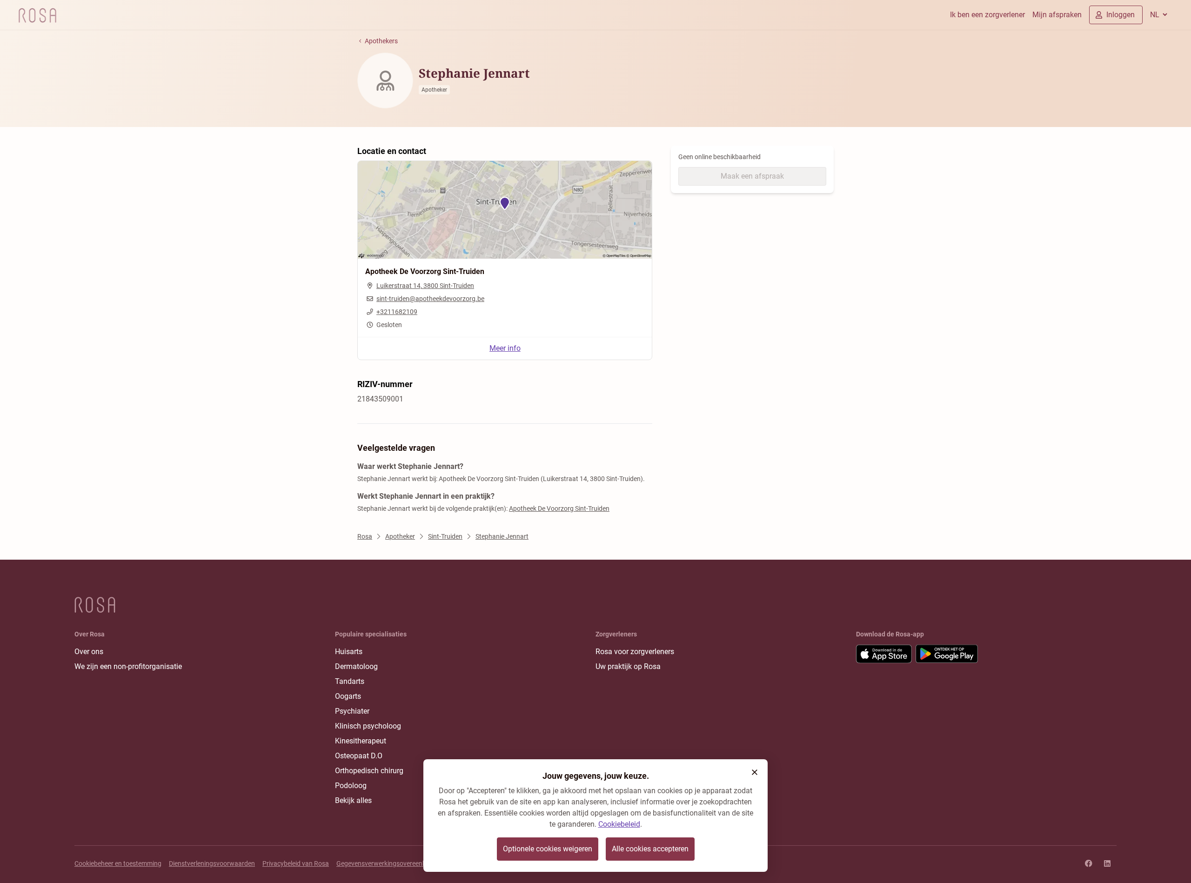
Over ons (88, 651)
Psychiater (352, 711)
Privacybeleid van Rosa (295, 863)
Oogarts (348, 696)
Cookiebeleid (619, 824)
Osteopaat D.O (358, 755)
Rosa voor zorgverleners (635, 651)
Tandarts (349, 681)
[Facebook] (1088, 863)
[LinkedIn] (1107, 863)
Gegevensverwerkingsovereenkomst (388, 863)
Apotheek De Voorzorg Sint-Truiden (559, 508)
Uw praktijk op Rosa (628, 666)
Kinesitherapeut (360, 740)
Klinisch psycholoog (368, 726)
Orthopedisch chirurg (369, 770)
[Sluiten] (754, 772)
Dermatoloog (356, 666)
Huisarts (348, 651)
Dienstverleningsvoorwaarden (212, 863)
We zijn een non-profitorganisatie (128, 666)
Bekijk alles (353, 800)
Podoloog (351, 785)
